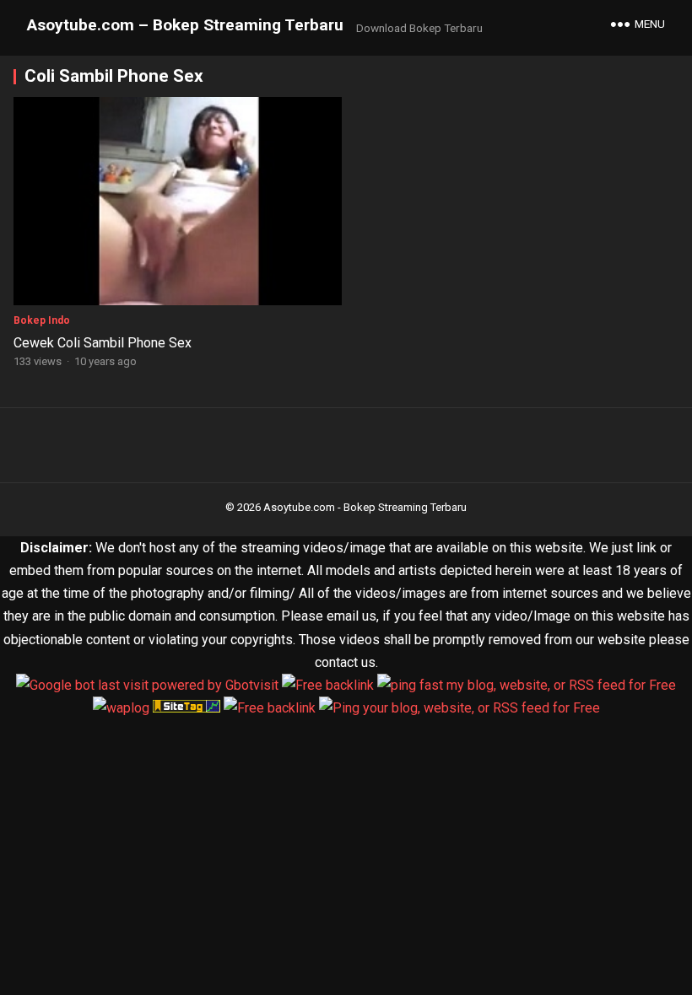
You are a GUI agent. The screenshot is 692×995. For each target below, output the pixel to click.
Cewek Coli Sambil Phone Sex (103, 343)
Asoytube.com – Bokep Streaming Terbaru (185, 25)
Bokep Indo (42, 320)
